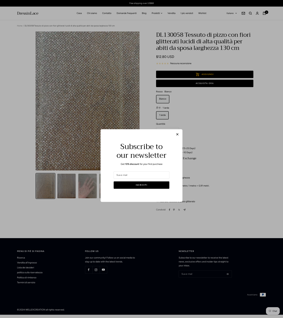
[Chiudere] (177, 134)
